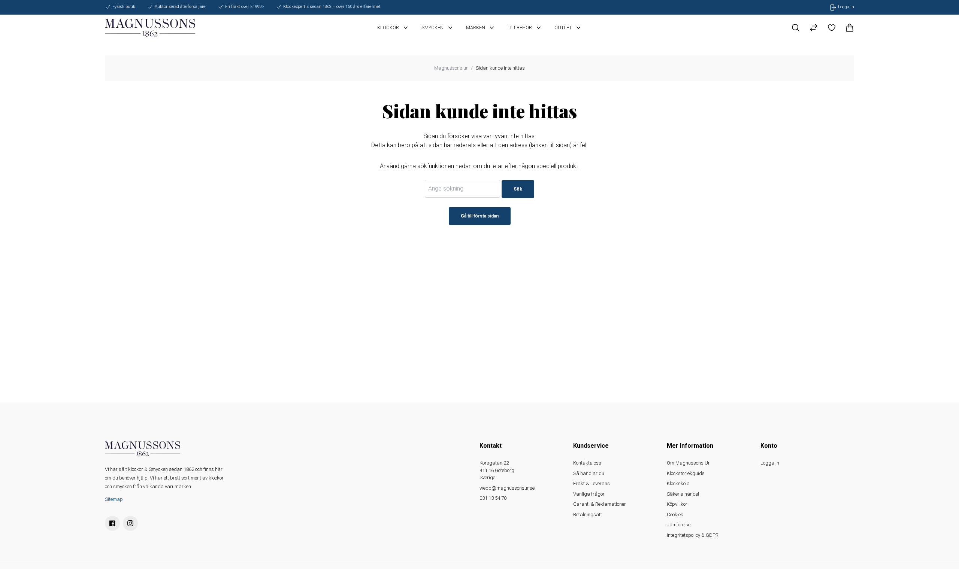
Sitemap (114, 499)
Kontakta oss (587, 463)
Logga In (769, 463)
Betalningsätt (587, 514)
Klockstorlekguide (685, 473)
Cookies (675, 514)
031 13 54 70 (493, 498)
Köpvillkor (677, 504)
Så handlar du (588, 473)
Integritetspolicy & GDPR (693, 535)
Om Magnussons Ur (688, 463)
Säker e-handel (683, 494)
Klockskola (678, 483)
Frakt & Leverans (591, 483)
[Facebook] (112, 523)
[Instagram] (130, 523)
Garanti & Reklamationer (599, 504)
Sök (518, 189)
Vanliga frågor (589, 494)
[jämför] (813, 27)
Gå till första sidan (480, 216)
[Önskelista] (831, 27)
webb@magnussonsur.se (507, 488)
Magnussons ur (451, 68)
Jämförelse (678, 524)
